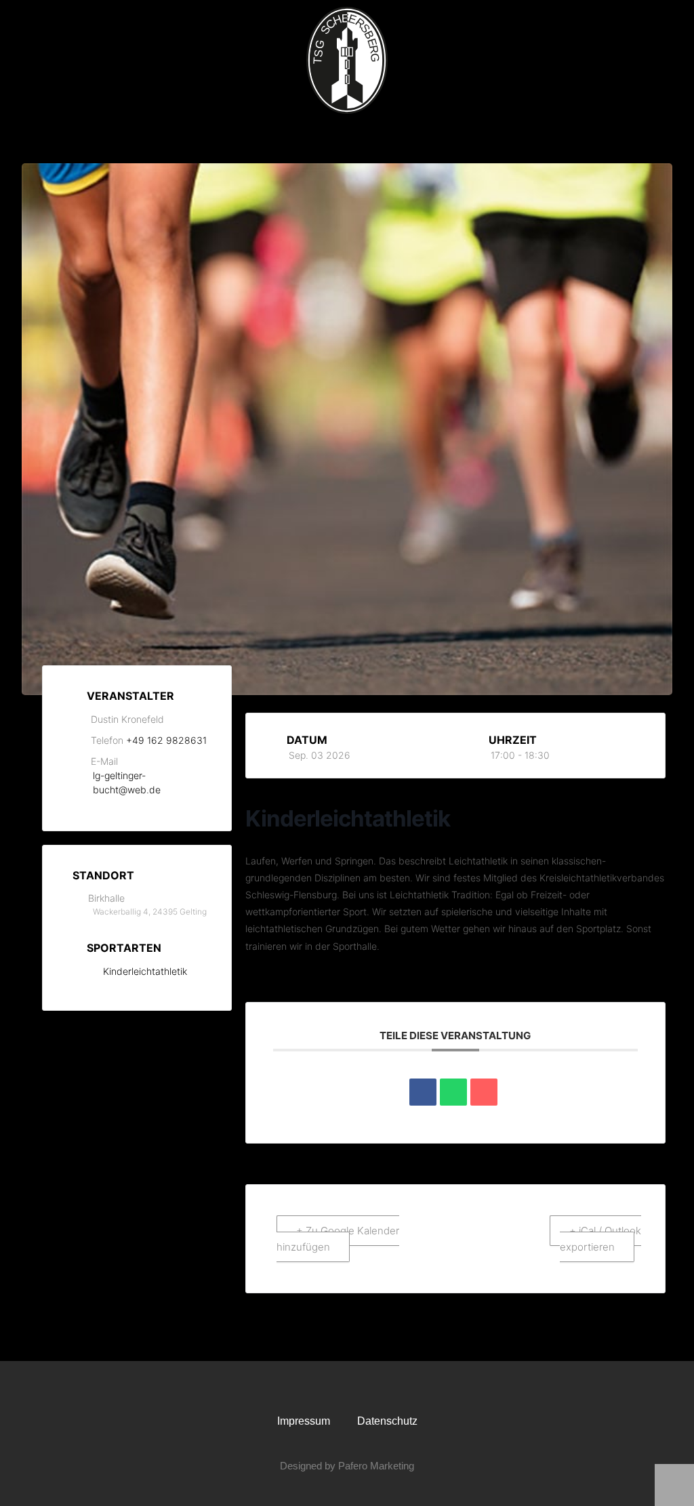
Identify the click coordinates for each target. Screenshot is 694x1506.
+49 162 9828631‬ (166, 740)
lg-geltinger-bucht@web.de (127, 782)
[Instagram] (359, 1386)
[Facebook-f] (334, 1386)
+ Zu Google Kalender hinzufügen (338, 1239)
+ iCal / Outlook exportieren (600, 1239)
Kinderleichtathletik (145, 971)
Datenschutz (387, 1421)
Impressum (303, 1421)
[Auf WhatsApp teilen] (453, 1092)
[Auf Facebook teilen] (422, 1092)
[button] (347, 138)
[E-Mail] (483, 1092)
